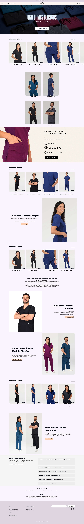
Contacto (11, 507)
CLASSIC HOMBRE (51, 96)
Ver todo (73, 39)
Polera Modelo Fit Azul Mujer (53, 64)
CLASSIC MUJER (33, 96)
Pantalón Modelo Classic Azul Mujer (33, 404)
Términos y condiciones (30, 506)
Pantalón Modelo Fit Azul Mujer (70, 64)
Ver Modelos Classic (17, 359)
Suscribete (71, 506)
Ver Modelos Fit (49, 438)
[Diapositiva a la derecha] (79, 53)
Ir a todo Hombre (69, 317)
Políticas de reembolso (30, 507)
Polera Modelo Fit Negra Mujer (17, 64)
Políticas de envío (29, 509)
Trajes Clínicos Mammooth (43, 522)
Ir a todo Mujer (24, 224)
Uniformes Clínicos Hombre (14, 510)
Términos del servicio (12, 513)
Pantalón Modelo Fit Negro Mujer (35, 64)
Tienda (10, 512)
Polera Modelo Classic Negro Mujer (66, 404)
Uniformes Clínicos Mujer (13, 509)
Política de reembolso (13, 515)
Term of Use (38, 521)
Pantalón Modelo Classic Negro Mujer (17, 404)
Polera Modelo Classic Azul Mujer (50, 404)
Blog (10, 517)
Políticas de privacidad (30, 510)
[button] (3, 3)
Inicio (10, 506)
